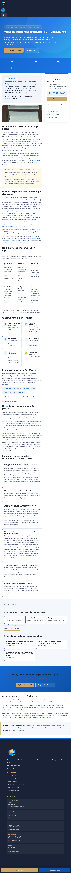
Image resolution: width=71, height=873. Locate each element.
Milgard (5, 392)
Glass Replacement (13, 787)
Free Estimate (31, 50)
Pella (33, 388)
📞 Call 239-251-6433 (14, 50)
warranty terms (8, 593)
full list (10, 330)
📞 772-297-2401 (13, 807)
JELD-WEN (21, 392)
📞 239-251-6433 (57, 93)
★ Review (22, 807)
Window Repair (12, 781)
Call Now (19, 870)
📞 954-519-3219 (13, 829)
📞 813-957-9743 (13, 851)
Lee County (20, 23)
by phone (56, 98)
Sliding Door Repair (13, 776)
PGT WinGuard (7, 388)
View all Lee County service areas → (15, 625)
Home (5, 23)
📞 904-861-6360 (14, 840)
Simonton (13, 392)
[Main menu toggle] (4, 15)
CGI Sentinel (17, 388)
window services (13, 345)
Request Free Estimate (45, 685)
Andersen (26, 388)
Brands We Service (13, 790)
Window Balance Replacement (16, 784)
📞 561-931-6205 (13, 818)
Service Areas (12, 23)
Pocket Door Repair (13, 778)
